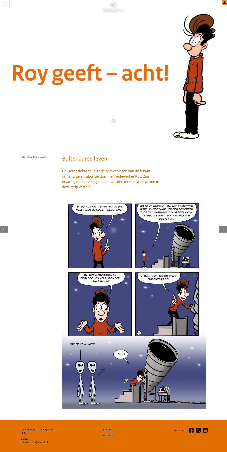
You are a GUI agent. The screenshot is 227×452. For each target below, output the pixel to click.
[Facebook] (191, 430)
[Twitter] (198, 430)
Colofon (107, 429)
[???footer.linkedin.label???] (205, 430)
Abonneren (109, 435)
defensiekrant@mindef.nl (34, 442)
